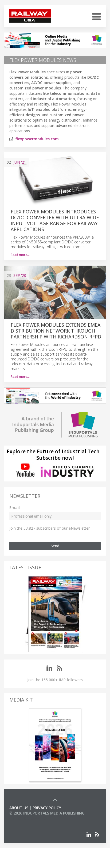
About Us (18, 807)
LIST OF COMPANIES (27, 818)
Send (55, 545)
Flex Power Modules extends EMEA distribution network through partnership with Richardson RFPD (56, 331)
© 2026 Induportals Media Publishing (47, 813)
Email (14, 507)
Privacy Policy (47, 807)
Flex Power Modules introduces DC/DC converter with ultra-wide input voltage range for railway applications (55, 220)
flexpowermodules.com (37, 138)
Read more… (20, 254)
